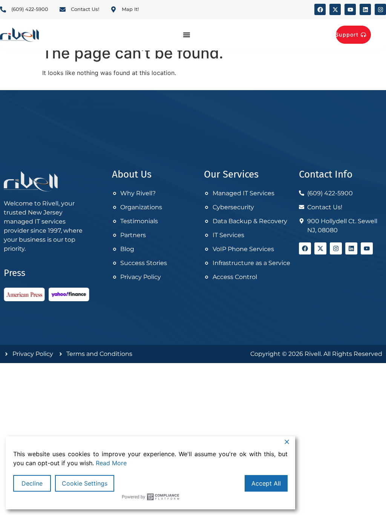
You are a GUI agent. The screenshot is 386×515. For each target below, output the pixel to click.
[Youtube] (350, 9)
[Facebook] (320, 9)
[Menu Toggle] (186, 34)
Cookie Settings (84, 483)
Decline (32, 483)
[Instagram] (380, 9)
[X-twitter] (335, 9)
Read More (111, 463)
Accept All (266, 483)
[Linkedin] (365, 9)
